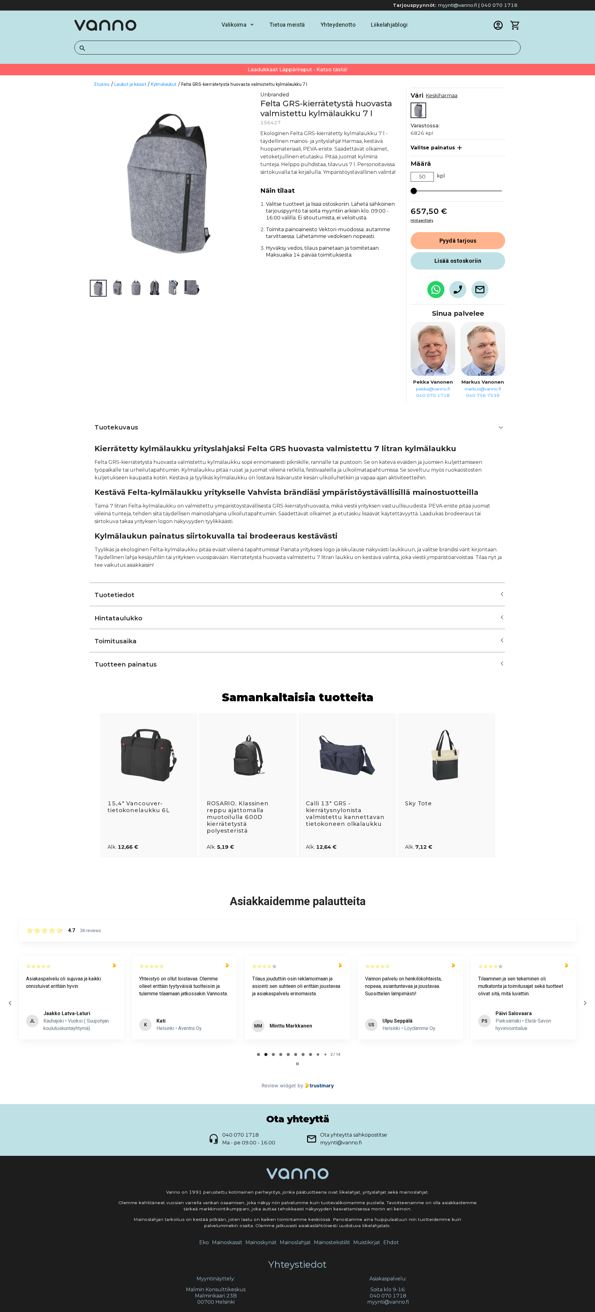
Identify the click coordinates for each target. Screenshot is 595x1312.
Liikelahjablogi (389, 24)
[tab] (258, 1054)
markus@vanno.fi (483, 388)
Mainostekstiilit (332, 1242)
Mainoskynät (261, 1242)
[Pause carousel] (297, 1064)
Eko (204, 1242)
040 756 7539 (483, 395)
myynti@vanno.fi (457, 5)
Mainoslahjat (295, 1242)
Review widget (279, 1085)
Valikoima (234, 24)
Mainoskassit (227, 1242)
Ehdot (391, 1242)
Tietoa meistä (287, 24)
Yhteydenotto (337, 24)
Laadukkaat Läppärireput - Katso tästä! (297, 70)
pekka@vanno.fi (433, 388)
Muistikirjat (366, 1242)
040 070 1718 (499, 5)
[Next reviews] (585, 1003)
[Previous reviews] (10, 1003)
